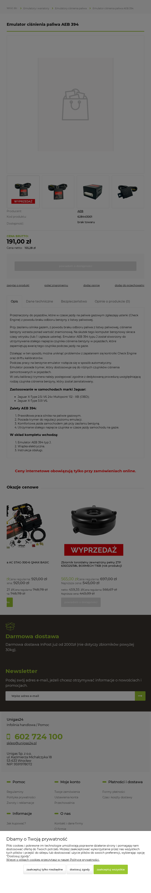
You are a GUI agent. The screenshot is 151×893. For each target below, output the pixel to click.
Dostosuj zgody (80, 869)
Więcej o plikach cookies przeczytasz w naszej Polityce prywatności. (52, 860)
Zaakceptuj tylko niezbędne (45, 869)
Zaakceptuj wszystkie (111, 869)
